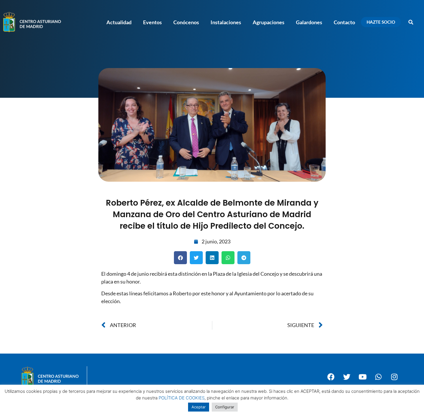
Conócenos (186, 22)
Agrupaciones (268, 22)
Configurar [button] (224, 407)
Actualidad (119, 22)
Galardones (309, 22)
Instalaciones (226, 22)
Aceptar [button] (199, 407)
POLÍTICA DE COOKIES (182, 398)
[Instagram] (394, 376)
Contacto (344, 22)
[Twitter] (346, 376)
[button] (411, 22)
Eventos (152, 22)
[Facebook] (331, 376)
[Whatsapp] (378, 376)
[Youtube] (362, 376)
